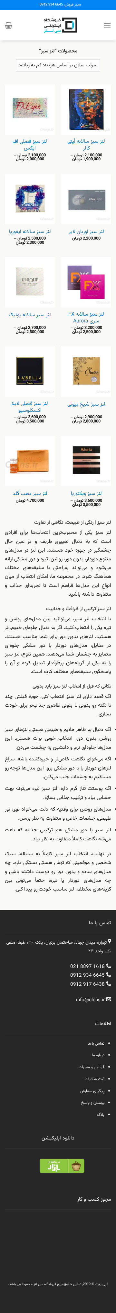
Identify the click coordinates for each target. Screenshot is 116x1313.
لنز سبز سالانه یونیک (30, 315)
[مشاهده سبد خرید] (8, 25)
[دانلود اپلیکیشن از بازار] (62, 1170)
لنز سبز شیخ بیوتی (86, 404)
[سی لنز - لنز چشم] (58, 25)
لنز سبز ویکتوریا (86, 494)
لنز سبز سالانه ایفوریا (30, 232)
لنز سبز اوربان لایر (86, 232)
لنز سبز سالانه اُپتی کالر (86, 145)
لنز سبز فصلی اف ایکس (30, 145)
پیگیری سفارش (92, 1091)
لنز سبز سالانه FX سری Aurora (86, 318)
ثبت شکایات (94, 1079)
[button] (107, 25)
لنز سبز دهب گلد (30, 494)
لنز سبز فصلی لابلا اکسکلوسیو (30, 407)
